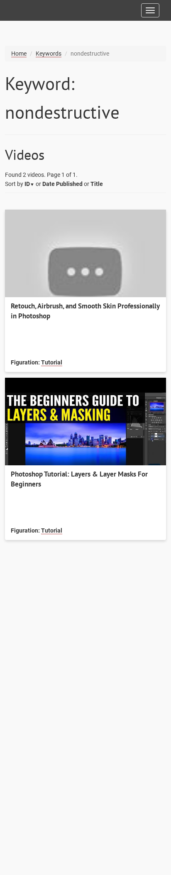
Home (19, 53)
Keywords (48, 53)
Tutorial (51, 362)
